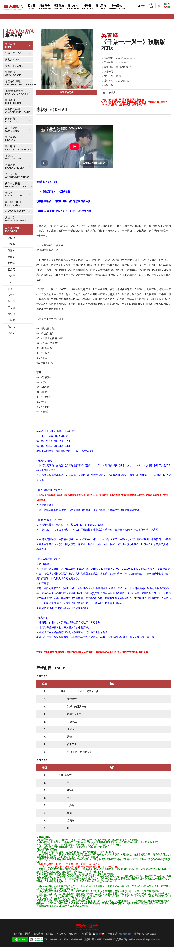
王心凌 (11, 307)
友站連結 (74, 933)
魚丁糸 (11, 301)
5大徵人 (50, 933)
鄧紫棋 (11, 313)
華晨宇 (11, 275)
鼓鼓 (10, 288)
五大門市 (101, 7)
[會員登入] (159, 5)
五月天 (11, 269)
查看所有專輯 (67, 92)
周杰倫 (11, 263)
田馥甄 (11, 244)
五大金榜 (73, 7)
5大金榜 (61, 933)
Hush (10, 282)
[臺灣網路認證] (152, 933)
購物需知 (117, 7)
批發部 (87, 7)
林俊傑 (11, 238)
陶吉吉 (11, 326)
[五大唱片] (87, 927)
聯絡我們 (38, 933)
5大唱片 (13, 7)
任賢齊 (11, 320)
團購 (27, 933)
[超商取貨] (97, 933)
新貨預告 (44, 7)
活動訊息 (59, 7)
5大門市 (18, 933)
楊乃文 (11, 333)
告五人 (11, 294)
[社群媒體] (124, 933)
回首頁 (31, 7)
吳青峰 (11, 250)
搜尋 (142, 5)
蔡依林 (11, 257)
